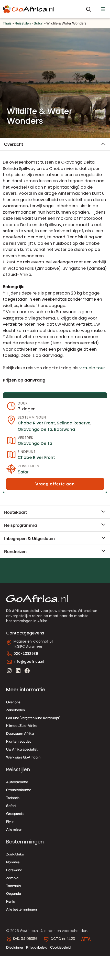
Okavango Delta (35, 429)
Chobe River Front (36, 423)
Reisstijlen (23, 23)
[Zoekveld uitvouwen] (88, 9)
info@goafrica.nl (29, 661)
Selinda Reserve (74, 423)
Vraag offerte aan (55, 484)
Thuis (7, 23)
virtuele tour (92, 368)
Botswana (64, 429)
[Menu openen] (103, 9)
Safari (38, 23)
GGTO (55, 938)
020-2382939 (26, 653)
